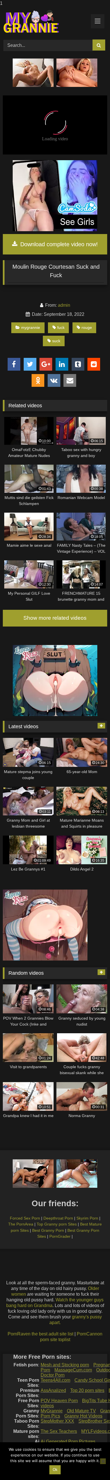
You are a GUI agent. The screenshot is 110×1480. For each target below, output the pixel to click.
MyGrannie (52, 1410)
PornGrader (60, 1236)
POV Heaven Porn (59, 1400)
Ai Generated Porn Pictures (68, 1441)
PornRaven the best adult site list (40, 1333)
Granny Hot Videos (83, 1416)
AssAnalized (53, 1390)
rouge (87, 327)
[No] (103, 1461)
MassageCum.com (73, 1370)
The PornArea (20, 1224)
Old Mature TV (81, 1410)
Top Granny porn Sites (57, 1224)
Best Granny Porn (48, 1230)
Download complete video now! (58, 244)
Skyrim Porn (87, 1218)
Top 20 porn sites (87, 1390)
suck (56, 341)
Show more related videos (55, 618)
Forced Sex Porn (25, 1218)
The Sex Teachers (59, 1431)
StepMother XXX (57, 1421)
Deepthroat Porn (58, 1218)
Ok (55, 1470)
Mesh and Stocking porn (65, 1364)
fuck (61, 327)
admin (64, 305)
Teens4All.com (55, 1380)
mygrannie (30, 327)
